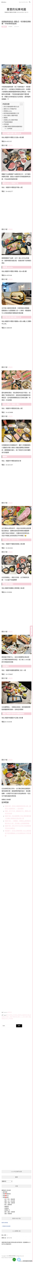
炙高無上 (7, 1017)
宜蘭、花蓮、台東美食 (9, 1202)
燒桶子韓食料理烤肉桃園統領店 (13, 126)
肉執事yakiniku (8, 111)
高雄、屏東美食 (8, 1213)
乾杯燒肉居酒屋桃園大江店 (11, 113)
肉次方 (6, 1018)
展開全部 (4, 1190)
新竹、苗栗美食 (8, 1204)
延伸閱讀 (9, 128)
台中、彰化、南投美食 (9, 1199)
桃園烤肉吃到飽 (25, 1015)
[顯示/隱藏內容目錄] (20, 104)
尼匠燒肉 (6, 124)
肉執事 (3, 1018)
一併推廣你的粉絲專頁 (6, 1226)
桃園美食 (4, 26)
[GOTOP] (19, 1260)
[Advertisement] (16, 46)
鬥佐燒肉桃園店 (8, 122)
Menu (4, 2)
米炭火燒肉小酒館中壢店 (11, 115)
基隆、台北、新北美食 (9, 1201)
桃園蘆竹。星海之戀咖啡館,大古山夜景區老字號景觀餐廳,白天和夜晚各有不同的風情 (18, 833)
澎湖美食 (6, 1208)
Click (31, 631)
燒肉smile (20, 1017)
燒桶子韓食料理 (13, 1017)
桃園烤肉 (20, 1015)
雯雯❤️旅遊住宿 (7, 1193)
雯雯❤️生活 (5, 1195)
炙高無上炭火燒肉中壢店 (11, 120)
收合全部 (8, 1190)
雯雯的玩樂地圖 (16, 9)
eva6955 (10, 26)
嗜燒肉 (6, 117)
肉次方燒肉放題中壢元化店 (11, 106)
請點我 (10, 145)
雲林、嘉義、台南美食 (9, 1211)
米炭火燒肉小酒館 (27, 1017)
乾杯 (8, 1015)
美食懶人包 (7, 1210)
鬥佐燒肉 (11, 1018)
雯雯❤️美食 (5, 1197)
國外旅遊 (5, 1192)
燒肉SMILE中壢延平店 (10, 109)
